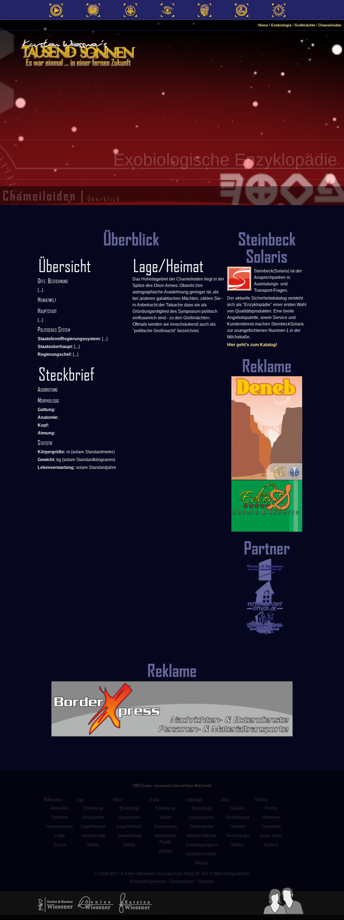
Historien (271, 817)
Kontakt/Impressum (148, 881)
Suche (59, 844)
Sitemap (206, 881)
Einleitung (93, 808)
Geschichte (93, 817)
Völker (165, 817)
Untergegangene (201, 844)
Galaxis (237, 808)
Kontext (271, 844)
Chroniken (271, 826)
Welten (165, 851)
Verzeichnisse (59, 826)
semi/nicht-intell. (201, 854)
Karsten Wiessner (138, 873)
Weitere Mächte (201, 835)
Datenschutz (182, 881)
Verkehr (237, 826)
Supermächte (201, 817)
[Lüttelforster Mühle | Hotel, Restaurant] (267, 622)
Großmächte (305, 25)
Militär (93, 844)
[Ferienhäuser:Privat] (267, 596)
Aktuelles (60, 808)
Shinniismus (165, 826)
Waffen (237, 844)
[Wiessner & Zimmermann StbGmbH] (267, 570)
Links (60, 835)
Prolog (271, 808)
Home (263, 25)
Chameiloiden (329, 25)
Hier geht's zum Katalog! (252, 344)
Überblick (104, 199)
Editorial (60, 817)
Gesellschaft (93, 835)
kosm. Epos (271, 835)
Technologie (237, 835)
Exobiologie (281, 25)
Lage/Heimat (93, 826)
